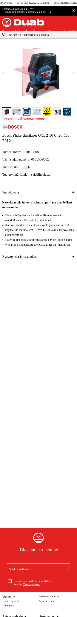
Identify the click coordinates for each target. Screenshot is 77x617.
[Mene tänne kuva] (6, 111)
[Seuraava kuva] (73, 72)
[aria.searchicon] (4, 34)
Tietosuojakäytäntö (31, 584)
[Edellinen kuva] (3, 72)
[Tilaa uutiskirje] (66, 568)
